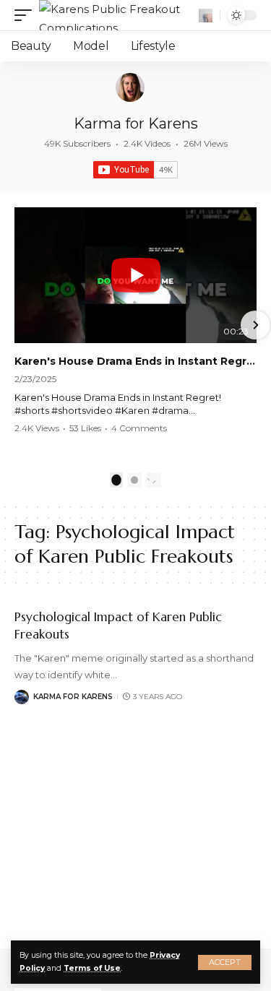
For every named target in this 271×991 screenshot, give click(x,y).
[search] (205, 15)
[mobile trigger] (26, 15)
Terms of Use (92, 968)
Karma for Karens (136, 123)
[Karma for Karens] (130, 87)
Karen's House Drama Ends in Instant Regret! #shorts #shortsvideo (135, 361)
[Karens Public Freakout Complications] (117, 15)
